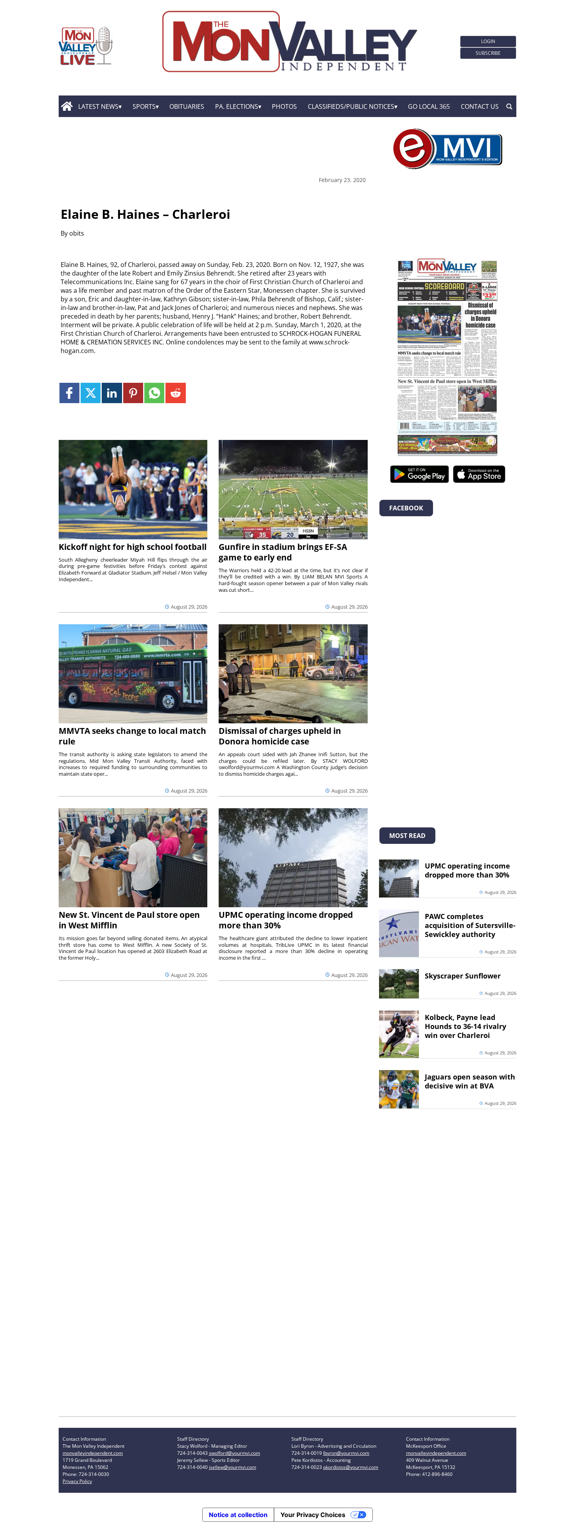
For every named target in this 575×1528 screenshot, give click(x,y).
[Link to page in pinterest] (133, 393)
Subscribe (488, 53)
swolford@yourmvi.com (234, 1453)
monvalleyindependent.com (93, 1453)
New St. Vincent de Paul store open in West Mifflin (129, 920)
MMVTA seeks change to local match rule (132, 736)
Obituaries (186, 106)
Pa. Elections (236, 106)
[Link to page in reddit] (175, 393)
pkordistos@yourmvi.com (350, 1467)
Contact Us (480, 106)
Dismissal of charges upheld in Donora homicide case (280, 736)
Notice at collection (238, 1515)
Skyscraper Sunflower (463, 975)
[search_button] (509, 106)
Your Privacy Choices (312, 1515)
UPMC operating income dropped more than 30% (286, 920)
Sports (144, 106)
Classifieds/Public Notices (351, 106)
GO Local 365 (429, 106)
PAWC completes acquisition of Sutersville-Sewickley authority (470, 925)
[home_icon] (67, 106)
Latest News (98, 106)
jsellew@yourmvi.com (232, 1467)
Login (488, 41)
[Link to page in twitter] (91, 393)
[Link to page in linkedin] (112, 393)
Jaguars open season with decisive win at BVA (470, 1081)
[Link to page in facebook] (69, 393)
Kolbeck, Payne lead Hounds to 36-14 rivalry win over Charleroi (465, 1026)
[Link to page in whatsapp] (154, 393)
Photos (284, 106)
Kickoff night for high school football (133, 546)
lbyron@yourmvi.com (346, 1453)
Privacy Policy (77, 1481)
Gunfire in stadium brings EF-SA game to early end (283, 552)
